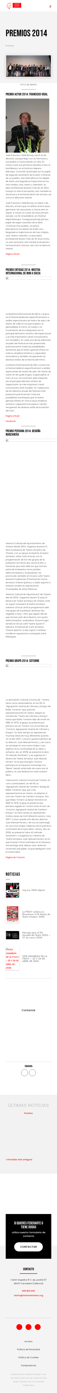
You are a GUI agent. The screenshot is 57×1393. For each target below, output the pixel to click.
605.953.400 (28, 1290)
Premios (10, 45)
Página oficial (12, 254)
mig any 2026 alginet (33, 890)
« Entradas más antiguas (19, 1159)
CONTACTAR (28, 1247)
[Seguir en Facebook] (24, 1072)
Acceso (28, 1341)
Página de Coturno (15, 857)
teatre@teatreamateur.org (28, 1295)
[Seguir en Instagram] (38, 1327)
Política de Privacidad (28, 1349)
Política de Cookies (28, 1357)
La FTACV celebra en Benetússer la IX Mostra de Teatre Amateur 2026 (36, 914)
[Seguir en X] (32, 1072)
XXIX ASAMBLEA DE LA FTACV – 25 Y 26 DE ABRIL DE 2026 (34, 958)
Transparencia (28, 1365)
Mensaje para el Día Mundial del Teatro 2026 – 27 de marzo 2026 (36, 935)
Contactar (29, 1010)
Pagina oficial (12, 415)
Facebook (11, 421)
